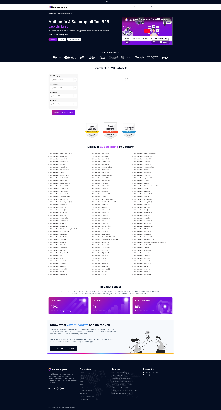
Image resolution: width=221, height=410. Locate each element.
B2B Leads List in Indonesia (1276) (143, 156)
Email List (62, 39)
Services (128, 7)
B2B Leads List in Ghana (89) (142, 204)
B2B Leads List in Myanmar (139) (101, 194)
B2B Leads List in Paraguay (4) (142, 263)
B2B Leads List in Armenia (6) (58, 261)
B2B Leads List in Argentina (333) (143, 178)
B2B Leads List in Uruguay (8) (142, 250)
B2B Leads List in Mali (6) (99, 261)
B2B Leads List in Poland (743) (58, 167)
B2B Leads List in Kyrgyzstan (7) (59, 253)
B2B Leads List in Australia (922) (101, 164)
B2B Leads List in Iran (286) (141, 180)
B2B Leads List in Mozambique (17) (144, 239)
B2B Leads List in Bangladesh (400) (102, 175)
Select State (53, 92)
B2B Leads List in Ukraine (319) (58, 180)
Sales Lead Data (117, 376)
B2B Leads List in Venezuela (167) (59, 191)
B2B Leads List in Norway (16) (100, 242)
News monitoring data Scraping (122, 384)
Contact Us (118, 2)
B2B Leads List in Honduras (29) (59, 226)
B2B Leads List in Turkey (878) (143, 164)
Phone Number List (74, 39)
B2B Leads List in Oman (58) (142, 215)
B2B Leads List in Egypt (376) (142, 175)
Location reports (150, 7)
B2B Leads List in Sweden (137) (143, 194)
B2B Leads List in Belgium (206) (101, 186)
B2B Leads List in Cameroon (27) (101, 228)
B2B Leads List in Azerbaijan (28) (101, 226)
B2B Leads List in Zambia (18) (58, 239)
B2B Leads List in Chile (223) (142, 183)
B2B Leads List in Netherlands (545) (60, 169)
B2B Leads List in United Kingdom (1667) (145, 153)
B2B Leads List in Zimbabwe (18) (143, 237)
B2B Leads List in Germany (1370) (101, 156)
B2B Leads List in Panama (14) (100, 245)
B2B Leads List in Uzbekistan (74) (101, 210)
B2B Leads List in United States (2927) (61, 153)
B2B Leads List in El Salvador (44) (143, 220)
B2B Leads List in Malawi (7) (100, 255)
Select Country (54, 84)
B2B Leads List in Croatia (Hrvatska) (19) (103, 237)
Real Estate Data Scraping (120, 373)
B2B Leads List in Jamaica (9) (100, 250)
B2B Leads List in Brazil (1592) (58, 156)
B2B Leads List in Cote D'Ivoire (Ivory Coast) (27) (64, 228)
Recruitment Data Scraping (120, 381)
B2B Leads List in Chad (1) (99, 274)
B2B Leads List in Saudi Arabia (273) (60, 183)
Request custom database (63, 112)
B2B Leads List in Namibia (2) (142, 271)
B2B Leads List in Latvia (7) (57, 258)
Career (82, 379)
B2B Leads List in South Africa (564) (144, 167)
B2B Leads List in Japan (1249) (58, 159)
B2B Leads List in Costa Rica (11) (101, 247)
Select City (53, 100)
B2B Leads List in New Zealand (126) (102, 199)
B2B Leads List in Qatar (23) (100, 231)
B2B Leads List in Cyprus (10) (58, 250)
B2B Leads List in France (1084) (59, 161)
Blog (160, 7)
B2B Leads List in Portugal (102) (143, 202)
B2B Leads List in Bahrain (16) (58, 242)
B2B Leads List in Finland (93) (58, 204)
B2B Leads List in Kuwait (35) (100, 223)
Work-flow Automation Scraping (122, 393)
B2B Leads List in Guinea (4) (58, 266)
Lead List (52, 39)
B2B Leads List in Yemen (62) (100, 215)
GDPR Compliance (86, 390)
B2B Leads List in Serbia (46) (100, 220)
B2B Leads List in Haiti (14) (57, 245)
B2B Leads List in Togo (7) (99, 258)
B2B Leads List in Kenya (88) (58, 207)
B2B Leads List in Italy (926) (58, 164)
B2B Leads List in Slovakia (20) (142, 234)
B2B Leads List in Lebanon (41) (58, 223)
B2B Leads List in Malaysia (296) (101, 180)
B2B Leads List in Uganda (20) (58, 237)
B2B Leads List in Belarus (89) (100, 204)
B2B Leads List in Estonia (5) (58, 263)
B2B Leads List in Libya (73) (142, 210)
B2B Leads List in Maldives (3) (100, 266)
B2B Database (138, 7)
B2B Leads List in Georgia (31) (142, 223)
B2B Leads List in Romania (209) (59, 186)
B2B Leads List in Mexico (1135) (143, 159)
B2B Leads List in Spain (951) (142, 161)
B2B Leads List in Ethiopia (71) (58, 212)
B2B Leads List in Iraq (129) (141, 196)
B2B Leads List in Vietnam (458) (101, 172)
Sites (81, 384)
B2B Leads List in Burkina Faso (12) (60, 247)
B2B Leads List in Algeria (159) (142, 191)
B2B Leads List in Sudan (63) (58, 215)
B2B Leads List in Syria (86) (100, 207)
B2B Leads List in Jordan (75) (58, 210)
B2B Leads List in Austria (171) (142, 188)
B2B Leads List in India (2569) (100, 153)
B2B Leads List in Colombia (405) (59, 175)
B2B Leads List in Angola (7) (142, 255)
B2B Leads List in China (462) (58, 172)
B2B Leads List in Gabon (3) (142, 266)
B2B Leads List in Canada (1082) (101, 161)
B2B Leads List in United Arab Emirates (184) (146, 186)
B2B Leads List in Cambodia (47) (101, 218)
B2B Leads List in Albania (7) (142, 253)
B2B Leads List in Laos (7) (57, 255)
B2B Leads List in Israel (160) (100, 191)
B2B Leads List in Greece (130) (100, 196)
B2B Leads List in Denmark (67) (143, 212)
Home (82, 373)
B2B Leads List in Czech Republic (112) (61, 202)
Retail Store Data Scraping (120, 387)
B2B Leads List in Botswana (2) (58, 274)
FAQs (82, 376)
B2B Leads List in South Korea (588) (102, 167)
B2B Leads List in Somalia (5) (142, 261)
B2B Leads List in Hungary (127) (59, 199)
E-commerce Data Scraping (121, 379)
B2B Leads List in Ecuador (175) (59, 188)
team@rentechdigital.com (154, 375)
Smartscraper (52, 13)
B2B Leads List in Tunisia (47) (142, 218)
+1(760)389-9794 (152, 372)
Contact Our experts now (63, 348)
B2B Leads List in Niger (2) (57, 271)
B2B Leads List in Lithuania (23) (142, 231)
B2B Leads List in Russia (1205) (100, 159)
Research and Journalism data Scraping (125, 390)
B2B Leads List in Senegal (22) (58, 234)
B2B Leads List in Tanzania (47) (59, 220)
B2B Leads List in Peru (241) (100, 183)
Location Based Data (87, 396)
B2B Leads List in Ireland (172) (100, 188)
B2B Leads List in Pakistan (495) (143, 169)
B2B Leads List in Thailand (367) (59, 178)
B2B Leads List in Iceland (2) (100, 271)
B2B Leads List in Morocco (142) (59, 194)
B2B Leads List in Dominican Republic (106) (104, 202)
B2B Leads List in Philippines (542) (101, 169)
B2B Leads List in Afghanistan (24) (59, 231)
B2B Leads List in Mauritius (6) (142, 258)
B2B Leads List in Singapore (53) (59, 218)
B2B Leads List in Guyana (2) (142, 269)
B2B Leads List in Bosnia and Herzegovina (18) (105, 239)
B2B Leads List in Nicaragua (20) (101, 234)
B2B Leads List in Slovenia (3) (58, 269)
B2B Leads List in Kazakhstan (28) (143, 226)
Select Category (55, 76)
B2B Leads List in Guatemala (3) (101, 269)
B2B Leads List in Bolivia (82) (142, 207)
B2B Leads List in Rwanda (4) (100, 263)
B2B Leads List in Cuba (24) (142, 228)
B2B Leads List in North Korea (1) (143, 274)
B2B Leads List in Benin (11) (141, 247)
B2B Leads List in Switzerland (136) (60, 196)
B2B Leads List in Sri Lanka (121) (143, 199)
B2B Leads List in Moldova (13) (142, 245)
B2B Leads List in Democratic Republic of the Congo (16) (150, 242)
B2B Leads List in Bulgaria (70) (100, 212)
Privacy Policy (85, 393)
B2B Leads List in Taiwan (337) (100, 178)
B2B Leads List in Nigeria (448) (143, 172)
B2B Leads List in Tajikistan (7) (100, 253)
